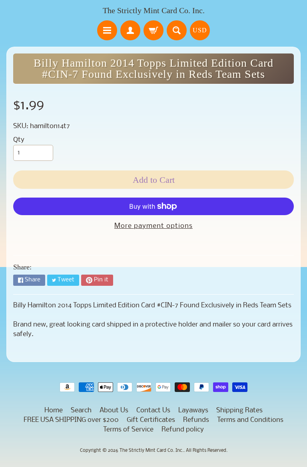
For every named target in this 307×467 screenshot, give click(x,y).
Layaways (193, 410)
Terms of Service (128, 429)
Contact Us (153, 410)
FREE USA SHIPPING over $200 (71, 420)
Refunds (196, 420)
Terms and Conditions (250, 420)
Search (81, 410)
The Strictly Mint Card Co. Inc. (154, 10)
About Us (114, 410)
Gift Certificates (151, 420)
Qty (18, 140)
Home (53, 410)
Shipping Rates (239, 410)
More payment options (153, 226)
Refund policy (182, 429)
